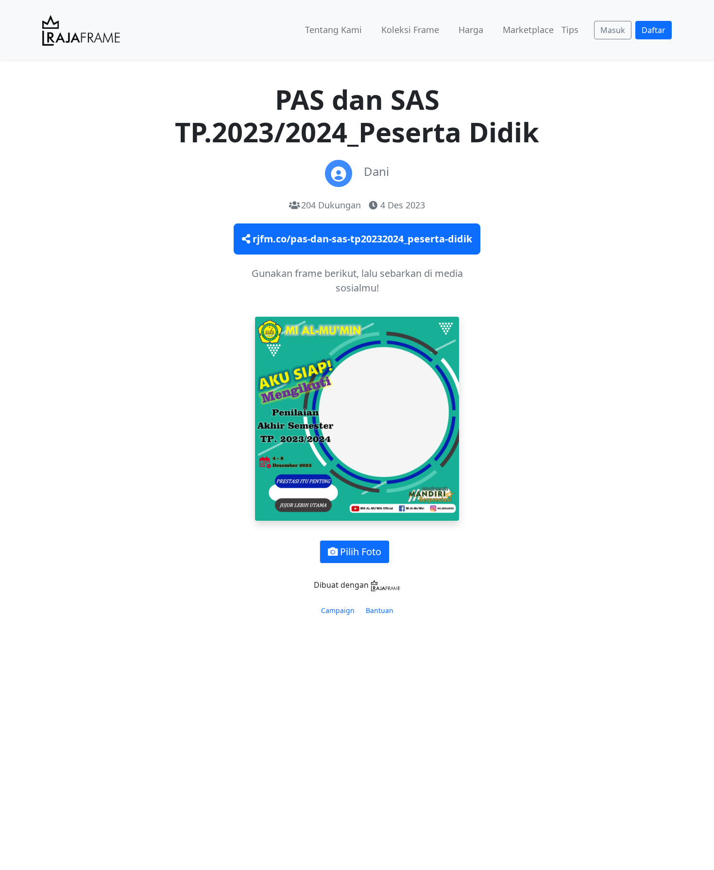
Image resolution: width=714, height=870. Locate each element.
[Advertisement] (357, 714)
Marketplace (528, 29)
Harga (471, 29)
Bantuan (379, 610)
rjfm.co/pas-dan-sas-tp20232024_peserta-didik (361, 238)
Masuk (612, 30)
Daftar (653, 30)
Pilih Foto (359, 551)
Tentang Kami (333, 29)
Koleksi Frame (410, 29)
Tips (569, 29)
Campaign (338, 610)
